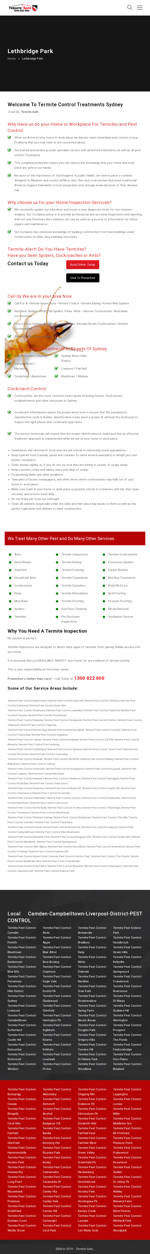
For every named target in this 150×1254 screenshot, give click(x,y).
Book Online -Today (82, 264)
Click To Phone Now (82, 277)
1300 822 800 (89, 678)
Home (12, 58)
